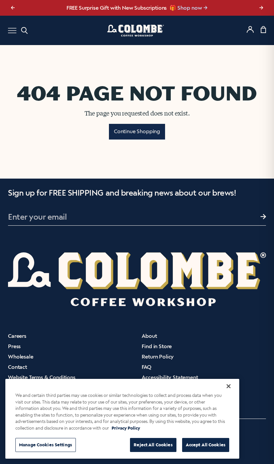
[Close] (228, 386)
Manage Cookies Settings (45, 444)
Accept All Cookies (206, 444)
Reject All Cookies (153, 444)
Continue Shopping (137, 131)
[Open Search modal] (24, 30)
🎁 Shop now (185, 8)
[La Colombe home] (137, 30)
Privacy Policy (126, 428)
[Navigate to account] (250, 29)
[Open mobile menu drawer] (12, 30)
